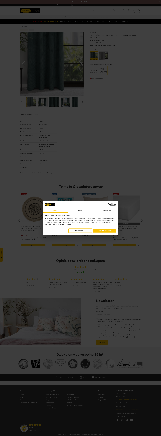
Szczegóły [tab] (80, 210)
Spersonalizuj (79, 230)
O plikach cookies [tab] (105, 210)
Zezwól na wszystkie (104, 230)
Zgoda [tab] (55, 210)
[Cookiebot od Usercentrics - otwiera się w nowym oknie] (109, 204)
